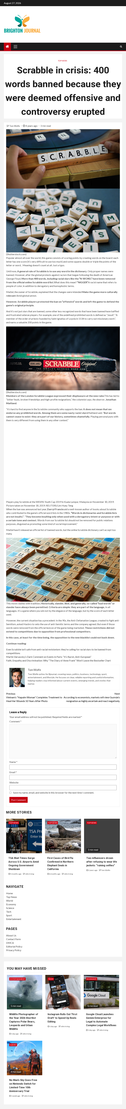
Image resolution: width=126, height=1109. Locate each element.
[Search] (121, 46)
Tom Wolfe (14, 126)
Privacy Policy (13, 950)
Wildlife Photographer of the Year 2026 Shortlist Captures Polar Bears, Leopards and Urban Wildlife (23, 1021)
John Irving (29, 874)
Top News (62, 61)
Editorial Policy (14, 946)
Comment (15, 721)
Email (13, 772)
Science (10, 907)
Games (13, 1045)
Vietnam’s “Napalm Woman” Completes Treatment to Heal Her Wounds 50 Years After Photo (34, 697)
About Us (11, 935)
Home (9, 893)
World (9, 900)
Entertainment (13, 919)
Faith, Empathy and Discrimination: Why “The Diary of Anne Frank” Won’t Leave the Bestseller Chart (58, 660)
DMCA (10, 942)
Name (13, 761)
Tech (8, 911)
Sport (9, 915)
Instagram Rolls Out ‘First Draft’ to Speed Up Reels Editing (62, 1018)
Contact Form (13, 939)
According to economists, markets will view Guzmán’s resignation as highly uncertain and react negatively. (92, 697)
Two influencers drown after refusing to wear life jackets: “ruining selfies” (101, 862)
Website (13, 782)
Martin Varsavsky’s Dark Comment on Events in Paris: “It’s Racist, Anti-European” (48, 656)
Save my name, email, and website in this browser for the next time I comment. (53, 792)
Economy (11, 904)
